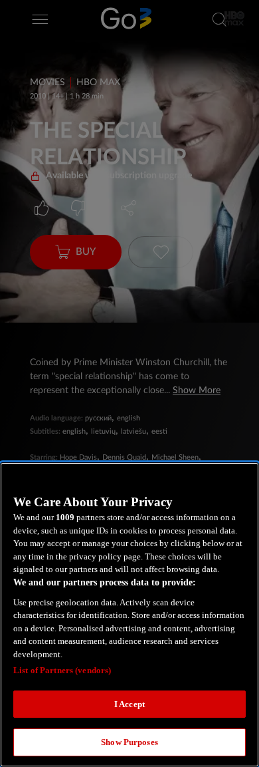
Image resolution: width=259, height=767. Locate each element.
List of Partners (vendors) (62, 670)
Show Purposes (129, 742)
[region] (129, 614)
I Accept (129, 704)
